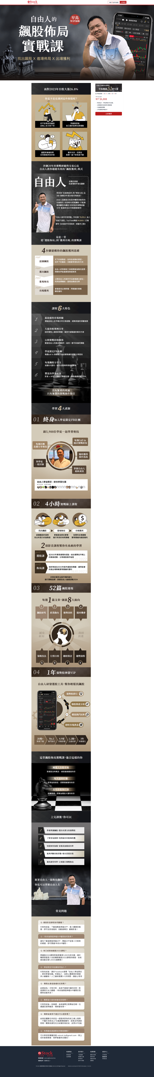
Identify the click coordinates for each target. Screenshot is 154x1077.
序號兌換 (104, 1058)
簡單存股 (92, 1056)
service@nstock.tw (47, 1058)
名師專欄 (68, 1056)
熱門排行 (80, 1058)
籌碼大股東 (93, 1055)
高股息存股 (93, 1058)
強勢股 (92, 1060)
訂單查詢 (104, 1055)
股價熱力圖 (81, 1056)
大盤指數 (80, 1055)
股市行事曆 (81, 1060)
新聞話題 (68, 1055)
